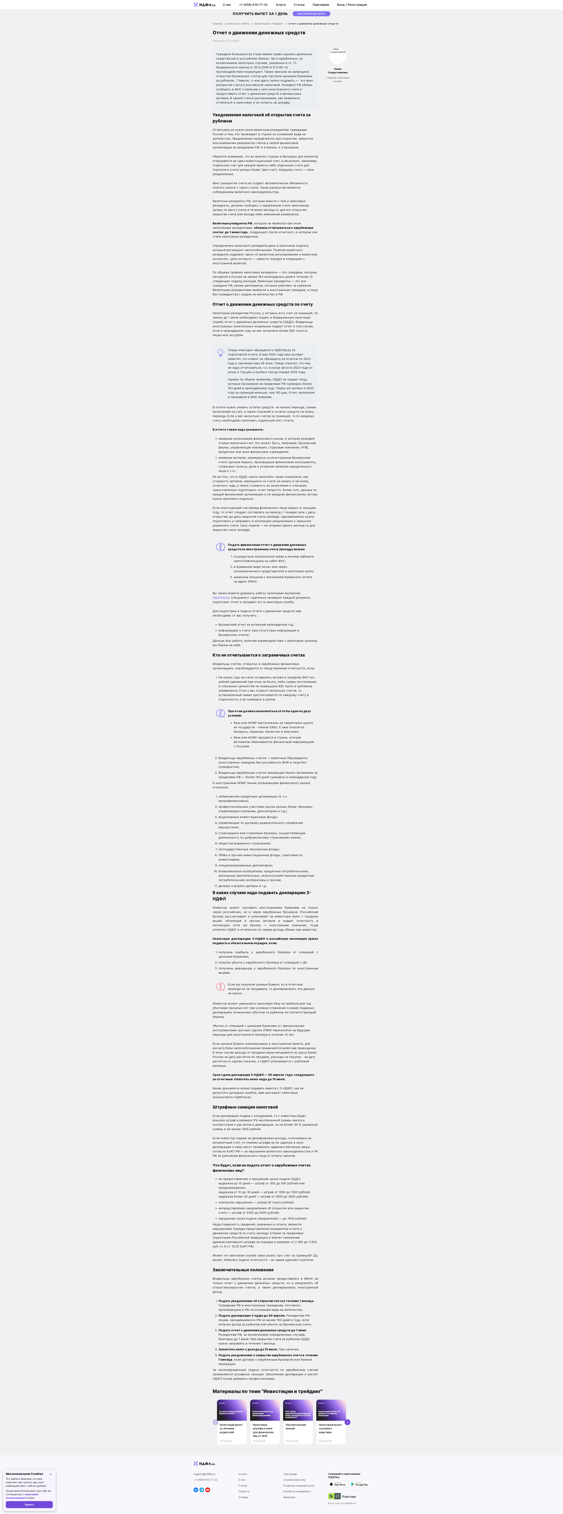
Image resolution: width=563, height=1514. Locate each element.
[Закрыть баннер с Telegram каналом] (358, 721)
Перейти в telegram (244, 774)
